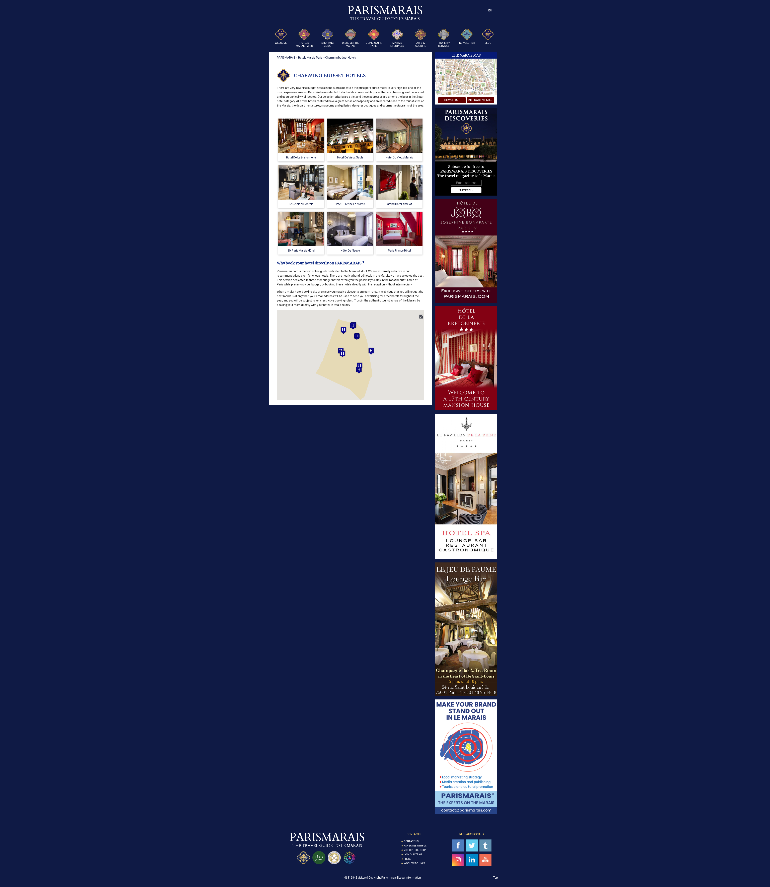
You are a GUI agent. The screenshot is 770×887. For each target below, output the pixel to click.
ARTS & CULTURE (420, 44)
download (452, 100)
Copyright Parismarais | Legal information (395, 877)
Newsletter (467, 42)
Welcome (281, 42)
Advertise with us (415, 845)
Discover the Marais (350, 44)
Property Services (444, 44)
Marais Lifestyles (397, 44)
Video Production (415, 850)
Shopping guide (327, 44)
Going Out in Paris (374, 44)
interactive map (480, 100)
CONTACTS (414, 834)
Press (407, 859)
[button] (342, 353)
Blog (488, 42)
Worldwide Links (414, 863)
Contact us (411, 841)
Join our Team (413, 854)
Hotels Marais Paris (304, 44)
